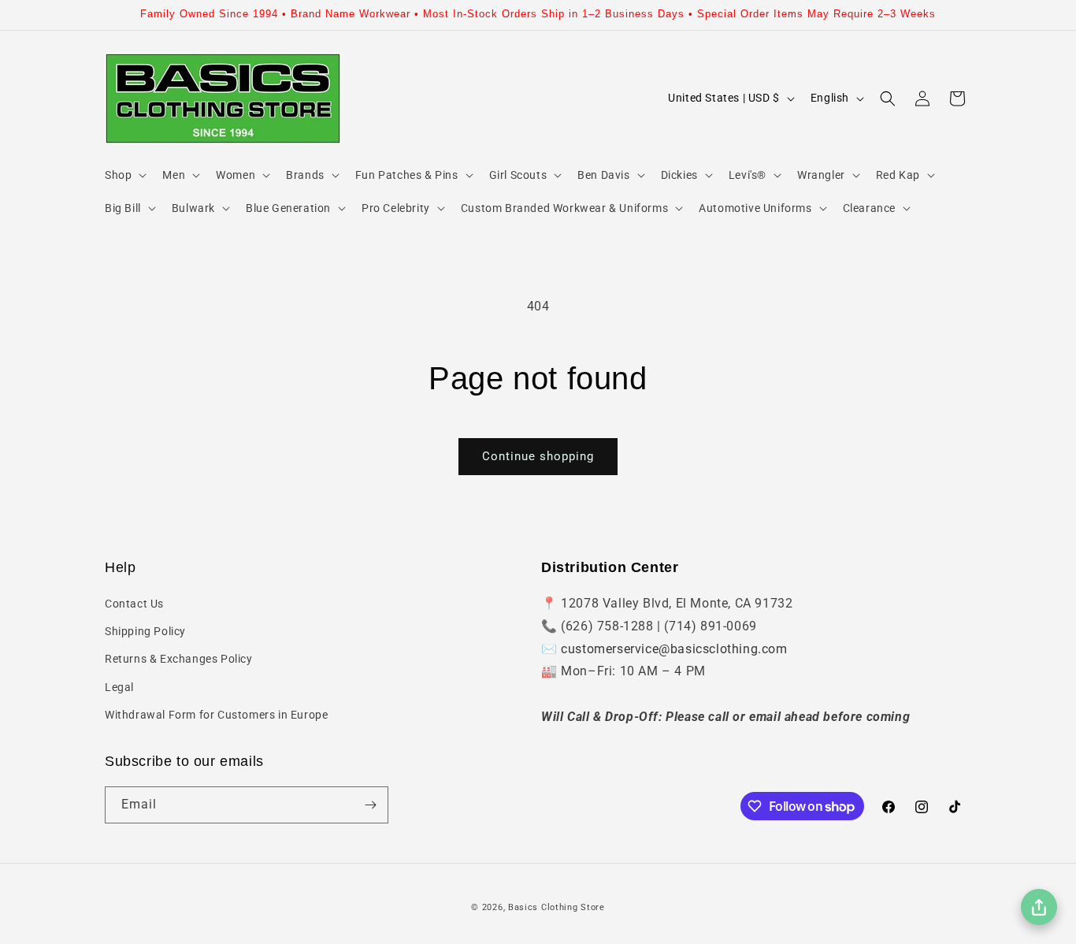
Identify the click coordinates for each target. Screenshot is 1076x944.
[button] (124, 174)
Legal (119, 687)
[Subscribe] (370, 804)
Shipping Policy (145, 631)
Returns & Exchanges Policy (179, 658)
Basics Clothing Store (556, 907)
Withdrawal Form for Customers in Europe (216, 714)
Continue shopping (538, 456)
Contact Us (134, 603)
